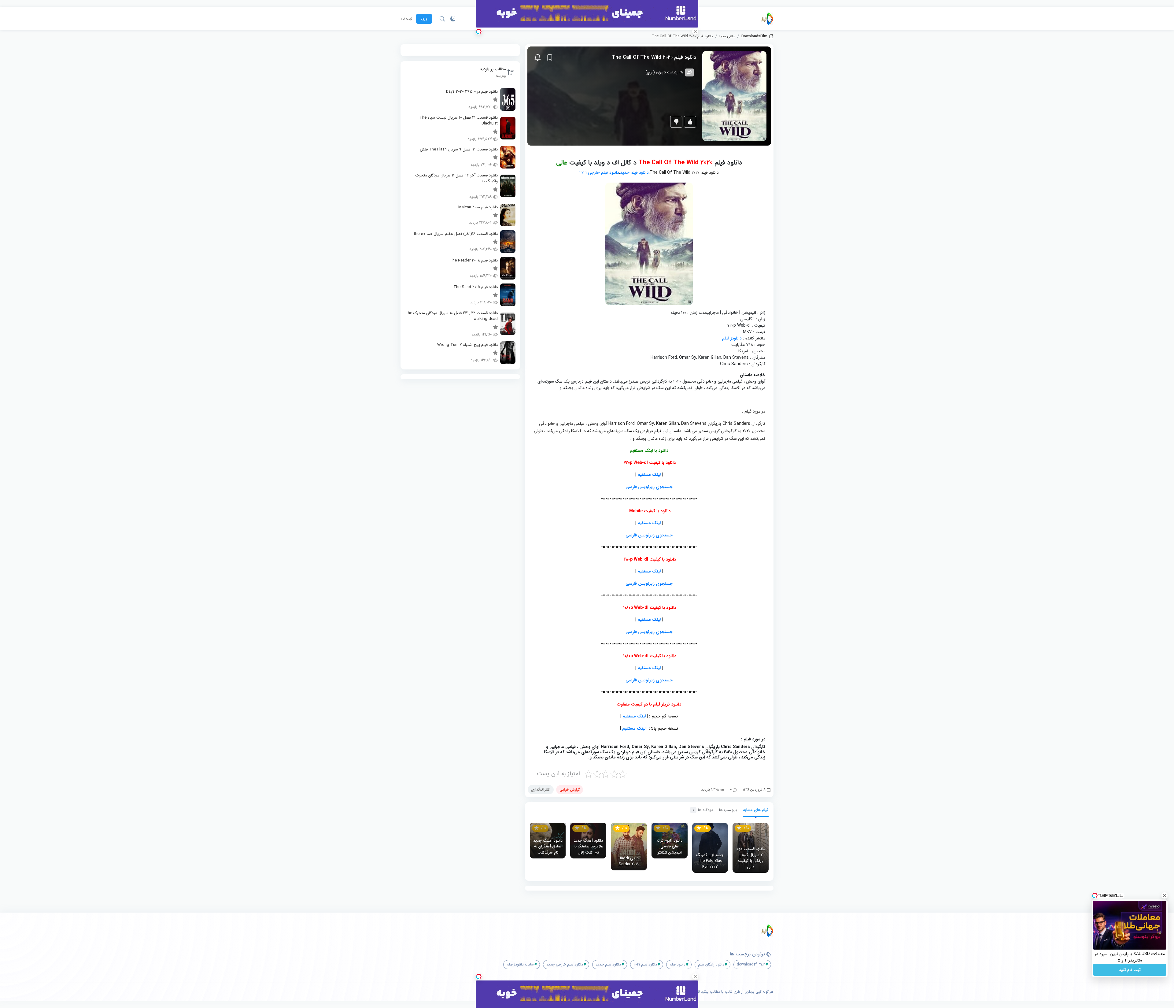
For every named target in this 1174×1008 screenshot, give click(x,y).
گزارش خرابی (569, 789)
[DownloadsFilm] (767, 18)
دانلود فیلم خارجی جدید (564, 964)
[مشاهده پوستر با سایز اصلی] (734, 96)
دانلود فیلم (677, 964)
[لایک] (690, 122)
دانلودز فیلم (732, 338)
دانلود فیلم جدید (634, 172)
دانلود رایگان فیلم (711, 964)
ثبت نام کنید (1130, 969)
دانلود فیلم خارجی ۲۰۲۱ (599, 172)
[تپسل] (479, 31)
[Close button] (1164, 895)
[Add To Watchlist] (550, 57)
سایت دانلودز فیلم (520, 964)
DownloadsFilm (754, 36)
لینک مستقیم (649, 474)
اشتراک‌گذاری (540, 789)
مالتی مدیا (727, 36)
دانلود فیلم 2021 (645, 964)
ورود (424, 18)
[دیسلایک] (676, 122)
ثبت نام (406, 18)
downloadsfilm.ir (751, 964)
